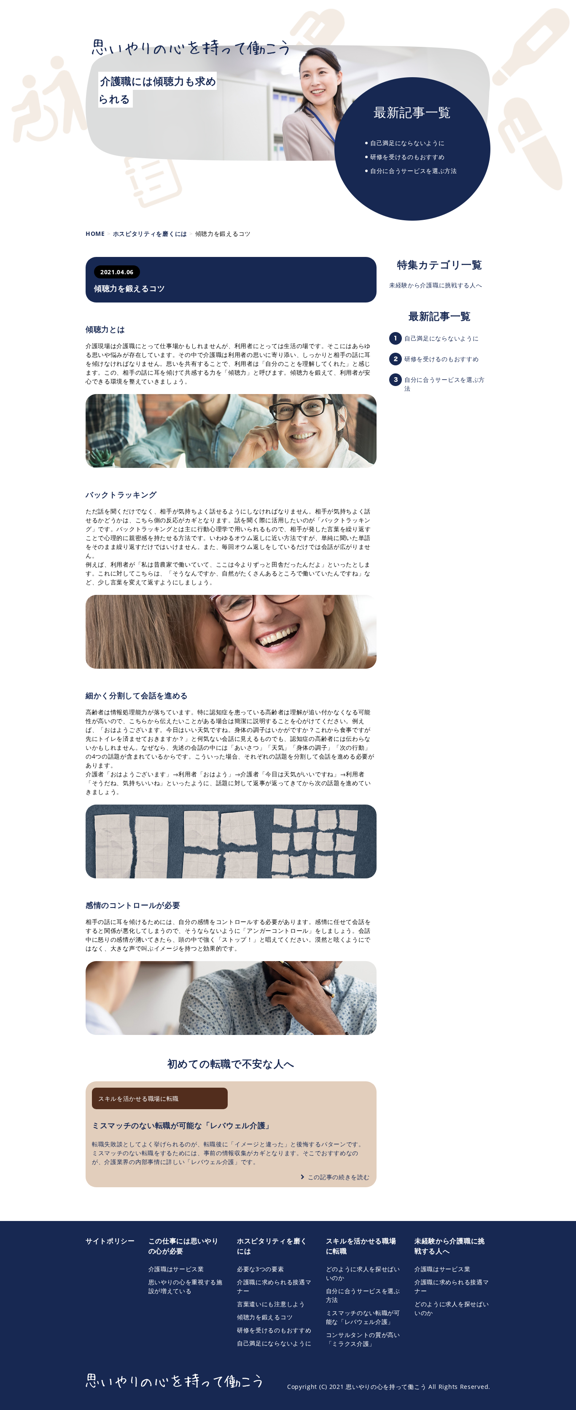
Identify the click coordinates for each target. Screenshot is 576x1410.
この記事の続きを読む (339, 1176)
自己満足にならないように (407, 143)
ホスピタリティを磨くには (272, 1246)
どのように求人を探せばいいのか (363, 1273)
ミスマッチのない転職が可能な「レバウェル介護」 (182, 1125)
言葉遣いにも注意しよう (271, 1304)
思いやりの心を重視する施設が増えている (185, 1286)
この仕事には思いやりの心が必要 (183, 1246)
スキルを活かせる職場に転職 (138, 1098)
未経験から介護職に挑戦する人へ (435, 285)
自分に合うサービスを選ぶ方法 (413, 171)
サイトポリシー (110, 1240)
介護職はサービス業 (176, 1269)
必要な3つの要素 (260, 1269)
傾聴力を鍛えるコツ (265, 1317)
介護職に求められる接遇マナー (274, 1286)
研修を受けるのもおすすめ (407, 157)
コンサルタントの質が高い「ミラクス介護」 (363, 1339)
